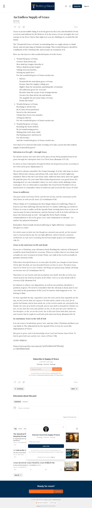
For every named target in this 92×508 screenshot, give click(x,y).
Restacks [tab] (25, 401)
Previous (20, 389)
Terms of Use (54, 450)
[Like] (15, 27)
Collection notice (56, 499)
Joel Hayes (21, 454)
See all (17, 475)
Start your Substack (42, 502)
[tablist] (21, 401)
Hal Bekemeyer (22, 442)
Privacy (46, 499)
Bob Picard (16, 21)
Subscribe (77, 6)
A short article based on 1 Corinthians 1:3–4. (27, 465)
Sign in (86, 6)
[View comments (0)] (19, 27)
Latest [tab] (20, 428)
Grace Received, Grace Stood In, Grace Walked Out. (34, 462)
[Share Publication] (70, 6)
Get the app (53, 502)
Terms (50, 499)
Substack (38, 506)
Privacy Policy (59, 452)
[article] (46, 466)
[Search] (66, 6)
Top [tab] (15, 428)
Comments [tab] (17, 401)
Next (73, 389)
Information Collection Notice (45, 452)
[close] (63, 427)
